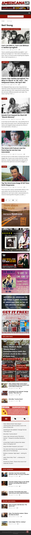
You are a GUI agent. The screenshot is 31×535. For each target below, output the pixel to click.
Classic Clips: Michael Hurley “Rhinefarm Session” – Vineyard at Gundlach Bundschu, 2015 (8, 371)
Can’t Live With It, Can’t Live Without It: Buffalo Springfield (15, 46)
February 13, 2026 (7, 154)
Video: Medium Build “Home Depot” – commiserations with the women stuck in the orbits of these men (14, 351)
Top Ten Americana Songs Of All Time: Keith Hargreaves (15, 184)
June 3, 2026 (6, 49)
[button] (29, 13)
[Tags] (15, 419)
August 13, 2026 (14, 486)
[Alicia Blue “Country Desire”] (5, 400)
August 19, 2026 (14, 476)
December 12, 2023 (15, 516)
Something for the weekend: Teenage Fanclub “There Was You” (8, 361)
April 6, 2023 (13, 524)
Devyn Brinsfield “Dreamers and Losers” (13, 446)
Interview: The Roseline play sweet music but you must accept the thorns (19, 492)
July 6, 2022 (13, 508)
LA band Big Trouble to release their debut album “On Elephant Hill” (22, 372)
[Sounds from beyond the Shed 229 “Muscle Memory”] (15, 105)
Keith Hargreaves (17, 119)
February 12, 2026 (7, 187)
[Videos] (5, 506)
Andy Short (14, 84)
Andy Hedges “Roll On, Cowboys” (17, 522)
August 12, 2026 (14, 495)
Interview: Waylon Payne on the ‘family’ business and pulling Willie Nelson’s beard (19, 483)
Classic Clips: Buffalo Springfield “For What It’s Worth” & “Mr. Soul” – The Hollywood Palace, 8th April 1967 (15, 80)
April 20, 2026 (6, 84)
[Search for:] (15, 16)
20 (13, 200)
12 (25, 187)
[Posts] (6, 419)
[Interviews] (5, 474)
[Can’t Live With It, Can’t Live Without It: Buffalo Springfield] (15, 36)
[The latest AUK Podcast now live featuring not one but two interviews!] (15, 138)
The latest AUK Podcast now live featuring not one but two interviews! (13, 150)
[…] (15, 57)
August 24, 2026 (13, 359)
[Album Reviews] (5, 523)
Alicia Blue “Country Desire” (22, 362)
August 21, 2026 (8, 367)
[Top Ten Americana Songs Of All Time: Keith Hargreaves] (15, 173)
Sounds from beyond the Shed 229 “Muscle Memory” (14, 116)
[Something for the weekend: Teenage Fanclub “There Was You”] (5, 393)
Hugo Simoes (14, 49)
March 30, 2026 (6, 119)
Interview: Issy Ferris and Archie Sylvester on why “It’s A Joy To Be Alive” (19, 473)
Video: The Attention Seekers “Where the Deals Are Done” (18, 514)
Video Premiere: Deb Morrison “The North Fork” (18, 505)
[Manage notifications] (27, 531)
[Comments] (24, 419)
